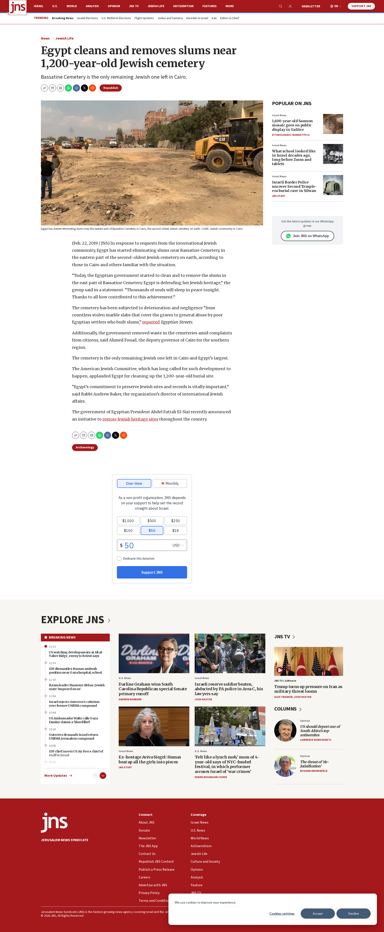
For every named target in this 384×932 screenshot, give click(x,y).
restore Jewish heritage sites (130, 419)
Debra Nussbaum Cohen (211, 777)
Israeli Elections (87, 18)
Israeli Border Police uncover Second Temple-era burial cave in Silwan (294, 186)
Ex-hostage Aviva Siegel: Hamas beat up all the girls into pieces (150, 759)
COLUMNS (286, 709)
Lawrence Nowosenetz (315, 740)
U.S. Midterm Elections (116, 18)
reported (151, 322)
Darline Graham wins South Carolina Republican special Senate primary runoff (153, 689)
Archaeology (85, 447)
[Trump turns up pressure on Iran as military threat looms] (308, 661)
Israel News (279, 115)
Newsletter (311, 6)
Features (209, 6)
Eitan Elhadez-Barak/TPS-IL (291, 135)
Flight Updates (144, 18)
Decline (353, 913)
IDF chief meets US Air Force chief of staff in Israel (76, 753)
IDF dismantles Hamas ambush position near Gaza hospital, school (75, 671)
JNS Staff (278, 196)
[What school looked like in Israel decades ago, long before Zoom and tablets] (333, 154)
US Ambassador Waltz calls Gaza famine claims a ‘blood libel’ (73, 720)
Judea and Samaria (170, 18)
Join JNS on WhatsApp (311, 236)
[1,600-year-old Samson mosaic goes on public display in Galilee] (333, 124)
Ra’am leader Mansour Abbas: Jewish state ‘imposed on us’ (76, 687)
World (72, 6)
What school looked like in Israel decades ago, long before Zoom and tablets (294, 157)
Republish (110, 88)
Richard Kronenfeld (314, 771)
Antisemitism (183, 6)
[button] (60, 88)
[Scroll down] (103, 775)
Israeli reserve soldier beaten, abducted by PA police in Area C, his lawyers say (229, 689)
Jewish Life (156, 6)
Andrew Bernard (130, 699)
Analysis (92, 6)
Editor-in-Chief (229, 18)
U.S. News (125, 678)
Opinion (114, 6)
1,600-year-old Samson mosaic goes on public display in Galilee (292, 125)
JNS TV (134, 6)
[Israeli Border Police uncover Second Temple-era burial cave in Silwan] (333, 185)
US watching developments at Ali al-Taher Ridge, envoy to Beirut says (76, 654)
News (45, 38)
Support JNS (361, 6)
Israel (38, 6)
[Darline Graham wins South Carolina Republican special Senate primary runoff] (154, 653)
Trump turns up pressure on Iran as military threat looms (308, 689)
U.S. (55, 6)
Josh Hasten (203, 699)
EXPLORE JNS (73, 619)
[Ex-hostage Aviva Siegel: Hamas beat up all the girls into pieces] (154, 726)
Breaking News (62, 637)
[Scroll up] (95, 775)
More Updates (55, 776)
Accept (318, 913)
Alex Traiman (283, 697)
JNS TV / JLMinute (285, 681)
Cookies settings (282, 913)
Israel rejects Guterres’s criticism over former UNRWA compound (74, 704)
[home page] (17, 7)
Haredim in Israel (197, 18)
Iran (214, 18)
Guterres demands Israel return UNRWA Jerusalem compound (73, 736)
